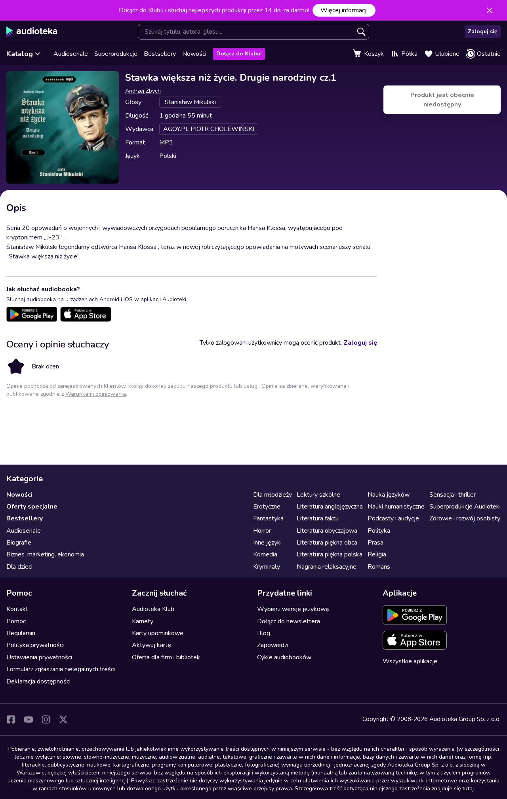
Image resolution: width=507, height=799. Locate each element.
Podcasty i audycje (393, 518)
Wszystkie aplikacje (410, 661)
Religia (377, 554)
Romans (379, 566)
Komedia (265, 554)
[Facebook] (11, 719)
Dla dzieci (19, 566)
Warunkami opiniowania (95, 394)
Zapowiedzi (272, 645)
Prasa (375, 542)
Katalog (19, 54)
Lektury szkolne (318, 494)
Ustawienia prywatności (39, 657)
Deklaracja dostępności (38, 681)
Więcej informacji (344, 10)
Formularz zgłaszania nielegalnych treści (60, 669)
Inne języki (267, 542)
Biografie (18, 542)
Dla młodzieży (272, 494)
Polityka (379, 530)
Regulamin (20, 633)
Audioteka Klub (153, 609)
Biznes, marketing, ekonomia (45, 554)
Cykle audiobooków (284, 657)
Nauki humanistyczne (396, 506)
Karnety (142, 621)
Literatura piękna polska (329, 554)
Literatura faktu (318, 518)
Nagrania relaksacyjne (326, 566)
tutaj (468, 788)
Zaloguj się (482, 31)
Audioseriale (70, 53)
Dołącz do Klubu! (238, 53)
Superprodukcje (115, 53)
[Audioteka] (31, 31)
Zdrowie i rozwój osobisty (464, 518)
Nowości (194, 53)
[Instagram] (46, 719)
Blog (263, 633)
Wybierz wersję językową (293, 609)
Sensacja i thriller (452, 494)
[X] (63, 719)
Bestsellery (160, 53)
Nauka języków (389, 494)
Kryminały (266, 566)
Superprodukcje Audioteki (465, 506)
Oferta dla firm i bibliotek (166, 657)
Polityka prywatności (35, 645)
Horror (262, 530)
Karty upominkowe (157, 633)
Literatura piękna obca (327, 542)
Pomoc (16, 621)
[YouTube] (28, 719)
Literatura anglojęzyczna (330, 506)
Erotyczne (266, 506)
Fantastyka (268, 518)
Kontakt (17, 609)
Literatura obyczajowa (327, 530)
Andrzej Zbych (143, 91)
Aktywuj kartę (151, 645)
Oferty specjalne (31, 506)
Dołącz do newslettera (288, 621)
